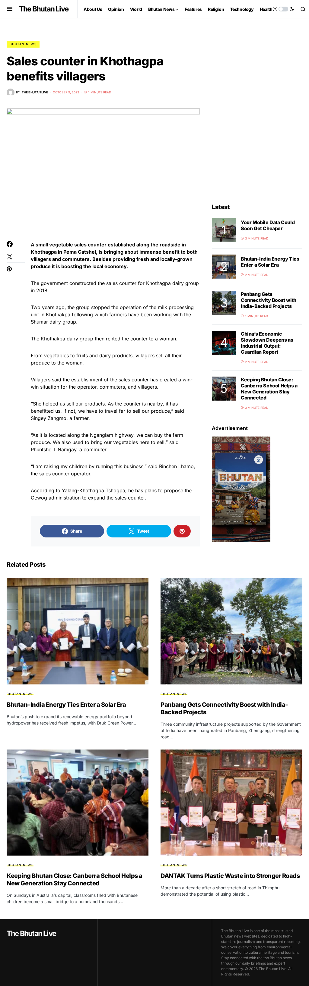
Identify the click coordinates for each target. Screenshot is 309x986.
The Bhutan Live (43, 9)
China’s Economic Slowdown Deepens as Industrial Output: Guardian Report (267, 343)
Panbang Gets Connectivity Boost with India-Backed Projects (268, 300)
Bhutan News (23, 44)
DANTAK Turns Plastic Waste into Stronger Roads (230, 875)
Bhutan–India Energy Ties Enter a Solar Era (270, 262)
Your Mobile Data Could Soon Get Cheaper (268, 225)
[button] (10, 9)
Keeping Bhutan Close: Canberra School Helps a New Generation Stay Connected (269, 389)
